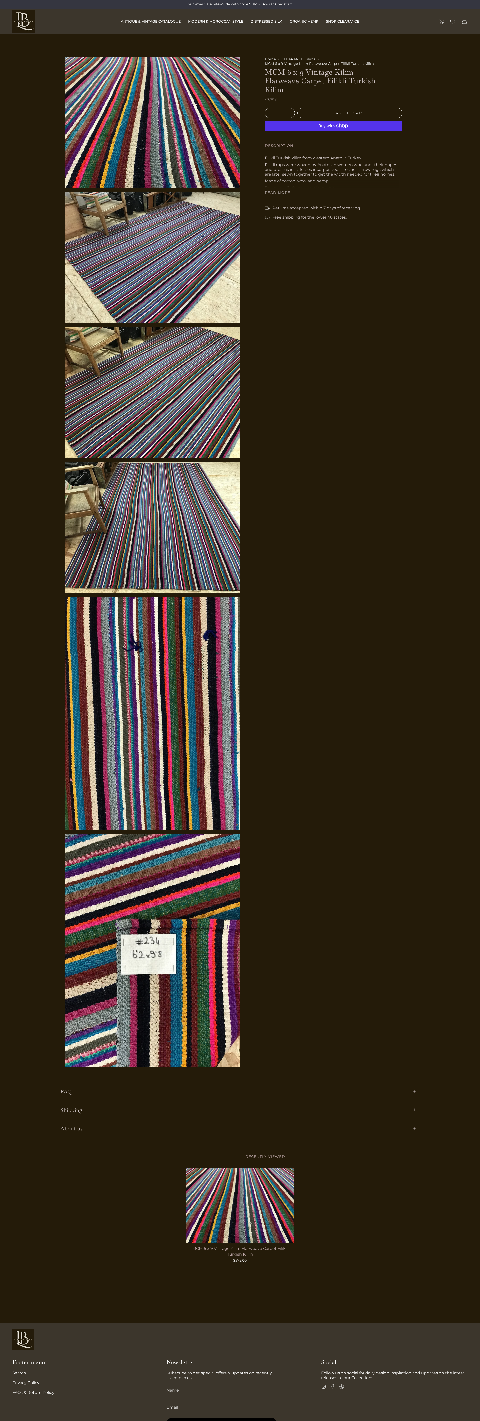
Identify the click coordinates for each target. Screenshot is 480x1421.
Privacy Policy (26, 1382)
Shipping (71, 1110)
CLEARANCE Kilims (299, 59)
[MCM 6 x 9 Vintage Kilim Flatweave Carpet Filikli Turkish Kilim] (240, 1206)
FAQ (66, 1091)
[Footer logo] (23, 1339)
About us (71, 1128)
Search (19, 1373)
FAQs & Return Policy (33, 1392)
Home (270, 59)
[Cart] (464, 21)
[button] (150, 21)
